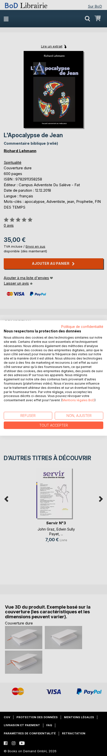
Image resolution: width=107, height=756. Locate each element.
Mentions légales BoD (78, 400)
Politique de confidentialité (82, 326)
